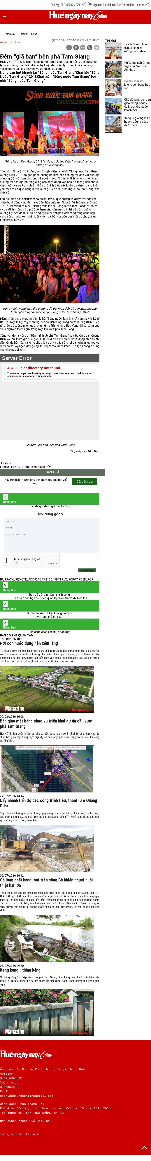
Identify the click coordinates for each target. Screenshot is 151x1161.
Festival (24, 33)
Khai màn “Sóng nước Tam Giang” (64, 77)
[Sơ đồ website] (78, 5)
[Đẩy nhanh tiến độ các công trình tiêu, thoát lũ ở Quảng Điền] (47, 848)
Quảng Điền (44, 467)
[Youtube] (90, 5)
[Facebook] (84, 5)
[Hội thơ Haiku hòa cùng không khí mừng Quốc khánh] (113, 50)
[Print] (69, 47)
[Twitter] (96, 48)
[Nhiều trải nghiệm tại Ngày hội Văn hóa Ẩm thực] (113, 69)
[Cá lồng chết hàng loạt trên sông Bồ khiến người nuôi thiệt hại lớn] (47, 938)
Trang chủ (10, 33)
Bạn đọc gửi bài (102, 5)
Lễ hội (34, 33)
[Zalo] (82, 48)
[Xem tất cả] (6, 17)
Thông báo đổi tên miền (20, 1134)
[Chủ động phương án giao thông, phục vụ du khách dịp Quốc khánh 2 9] (113, 106)
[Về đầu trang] (144, 1148)
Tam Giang (30, 467)
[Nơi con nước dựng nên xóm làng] (47, 689)
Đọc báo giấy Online (123, 5)
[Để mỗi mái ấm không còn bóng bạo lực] (113, 87)
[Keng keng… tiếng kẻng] (47, 1012)
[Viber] (89, 48)
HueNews (141, 5)
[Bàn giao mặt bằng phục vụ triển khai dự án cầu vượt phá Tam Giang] (47, 768)
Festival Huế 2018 (11, 467)
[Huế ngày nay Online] (80, 17)
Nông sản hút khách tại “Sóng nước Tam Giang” (38, 73)
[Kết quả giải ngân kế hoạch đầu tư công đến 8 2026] (113, 124)
